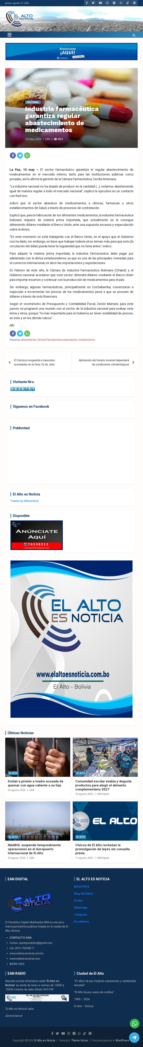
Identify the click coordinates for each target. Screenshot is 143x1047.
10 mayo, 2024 (33, 139)
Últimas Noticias (21, 733)
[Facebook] (13, 155)
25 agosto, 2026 (16, 790)
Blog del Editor (83, 893)
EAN (47, 139)
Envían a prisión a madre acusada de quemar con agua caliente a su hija (35, 783)
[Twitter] (20, 155)
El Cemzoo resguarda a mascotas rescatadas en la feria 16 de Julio (34, 362)
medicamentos (86, 339)
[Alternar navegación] (9, 34)
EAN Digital (103, 794)
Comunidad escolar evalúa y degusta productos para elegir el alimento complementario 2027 (103, 785)
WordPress (122, 1040)
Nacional (33, 102)
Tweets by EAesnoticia (24, 501)
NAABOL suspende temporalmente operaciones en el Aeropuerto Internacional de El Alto (34, 849)
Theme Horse (79, 1040)
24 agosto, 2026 (16, 858)
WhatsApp (80, 907)
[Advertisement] (71, 457)
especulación (70, 339)
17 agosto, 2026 (84, 858)
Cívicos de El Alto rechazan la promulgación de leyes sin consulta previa (102, 849)
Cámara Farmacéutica (49, 339)
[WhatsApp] (27, 155)
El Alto (13, 773)
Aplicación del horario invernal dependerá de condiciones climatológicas (104, 362)
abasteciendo (28, 339)
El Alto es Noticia (44, 1040)
